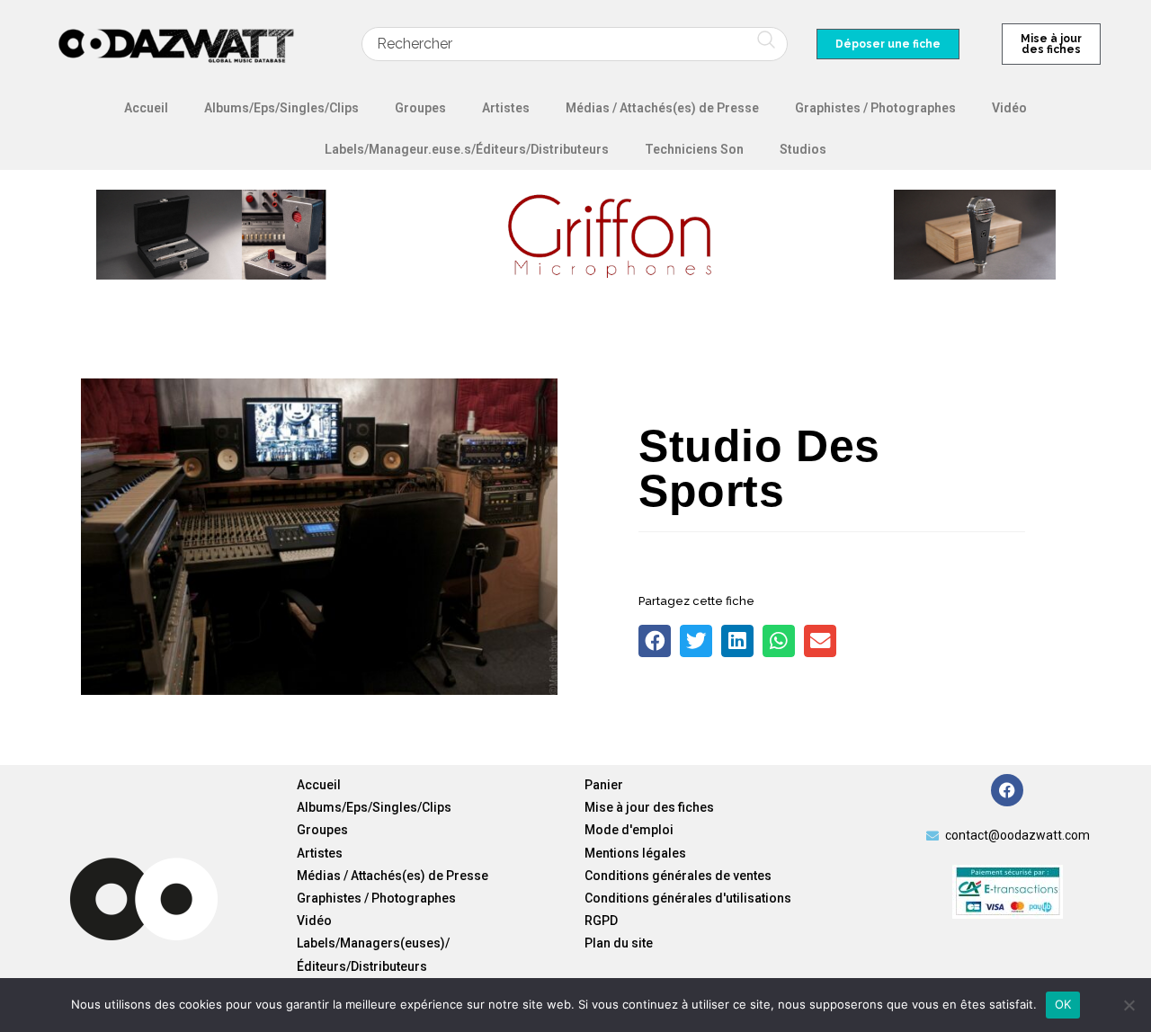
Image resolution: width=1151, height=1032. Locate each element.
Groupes (420, 108)
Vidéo (1009, 108)
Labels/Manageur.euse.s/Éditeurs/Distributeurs (467, 149)
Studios (803, 149)
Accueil (146, 108)
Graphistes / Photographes (875, 108)
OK (1063, 1004)
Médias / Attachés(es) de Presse (662, 108)
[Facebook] (1007, 790)
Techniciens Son (694, 149)
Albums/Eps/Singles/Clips (281, 108)
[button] (654, 641)
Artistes (506, 108)
